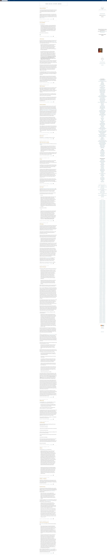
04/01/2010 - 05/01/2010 (102, 287)
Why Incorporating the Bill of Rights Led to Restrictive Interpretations (102, 131)
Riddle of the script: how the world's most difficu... (102, 195)
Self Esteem (102, 116)
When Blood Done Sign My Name (51, 188)
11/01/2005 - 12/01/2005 (102, 237)
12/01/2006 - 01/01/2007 (102, 249)
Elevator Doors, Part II (102, 100)
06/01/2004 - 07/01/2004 (102, 221)
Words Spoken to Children (102, 110)
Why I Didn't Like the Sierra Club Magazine (102, 137)
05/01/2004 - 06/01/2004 (102, 220)
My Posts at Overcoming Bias (102, 79)
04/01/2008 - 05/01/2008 (102, 264)
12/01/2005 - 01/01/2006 (102, 238)
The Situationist (102, 177)
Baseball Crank (102, 162)
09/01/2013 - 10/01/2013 (102, 320)
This (40, 9)
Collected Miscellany (102, 152)
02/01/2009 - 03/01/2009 (102, 274)
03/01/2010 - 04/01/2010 (102, 286)
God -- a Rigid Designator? (102, 95)
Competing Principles (102, 123)
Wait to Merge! (102, 88)
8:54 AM (48, 155)
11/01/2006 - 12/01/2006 (102, 248)
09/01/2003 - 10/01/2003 (102, 212)
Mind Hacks (102, 171)
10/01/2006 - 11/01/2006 (102, 247)
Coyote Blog (102, 163)
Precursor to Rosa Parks (102, 129)
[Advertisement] (102, 71)
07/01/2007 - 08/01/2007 (102, 256)
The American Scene (102, 160)
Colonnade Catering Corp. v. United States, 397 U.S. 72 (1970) (49, 109)
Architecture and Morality (102, 161)
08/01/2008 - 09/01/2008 (102, 268)
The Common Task (102, 153)
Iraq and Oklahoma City (102, 108)
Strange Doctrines (102, 178)
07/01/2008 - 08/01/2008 (102, 267)
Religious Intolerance (102, 124)
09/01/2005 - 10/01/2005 (102, 235)
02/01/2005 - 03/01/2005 (102, 228)
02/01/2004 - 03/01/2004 (102, 217)
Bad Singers (102, 82)
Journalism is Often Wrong (102, 99)
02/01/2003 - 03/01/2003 (102, 206)
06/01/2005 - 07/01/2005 (102, 232)
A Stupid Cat (102, 86)
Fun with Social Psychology (102, 142)
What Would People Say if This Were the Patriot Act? (102, 102)
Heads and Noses (102, 94)
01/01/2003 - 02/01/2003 (102, 205)
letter (46, 343)
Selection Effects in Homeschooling (102, 134)
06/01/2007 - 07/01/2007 (102, 255)
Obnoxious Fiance (102, 101)
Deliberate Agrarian (102, 164)
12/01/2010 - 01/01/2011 (102, 294)
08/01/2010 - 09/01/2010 (102, 291)
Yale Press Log (102, 181)
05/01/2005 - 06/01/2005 (102, 231)
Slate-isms (102, 119)
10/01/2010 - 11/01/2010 (102, 293)
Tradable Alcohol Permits (102, 90)
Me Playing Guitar (102, 145)
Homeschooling (102, 121)
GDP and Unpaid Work (102, 107)
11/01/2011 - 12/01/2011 (102, 303)
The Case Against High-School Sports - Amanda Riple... (102, 190)
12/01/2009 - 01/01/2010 (102, 283)
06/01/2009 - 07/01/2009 (102, 278)
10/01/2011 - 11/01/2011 (102, 302)
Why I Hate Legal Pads (102, 91)
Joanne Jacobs (102, 168)
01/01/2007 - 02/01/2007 (102, 250)
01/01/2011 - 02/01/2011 (102, 295)
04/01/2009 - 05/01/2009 (102, 276)
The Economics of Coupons (102, 89)
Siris (102, 176)
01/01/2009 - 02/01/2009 (102, 273)
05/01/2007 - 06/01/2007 (102, 254)
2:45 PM (48, 220)
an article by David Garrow (49, 500)
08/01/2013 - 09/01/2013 (102, 319)
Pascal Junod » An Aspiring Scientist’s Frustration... (102, 194)
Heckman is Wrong (102, 192)
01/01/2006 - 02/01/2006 (102, 239)
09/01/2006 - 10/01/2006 (102, 246)
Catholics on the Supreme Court (102, 140)
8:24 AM (48, 263)
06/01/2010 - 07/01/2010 (102, 289)
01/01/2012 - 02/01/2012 (102, 305)
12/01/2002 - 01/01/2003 (102, 204)
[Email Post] (53, 36)
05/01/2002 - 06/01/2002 (102, 200)
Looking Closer (102, 154)
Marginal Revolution (102, 169)
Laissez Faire (102, 115)
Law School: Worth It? (102, 191)
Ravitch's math (102, 187)
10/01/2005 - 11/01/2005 (102, 236)
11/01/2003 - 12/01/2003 (102, 214)
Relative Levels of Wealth (102, 85)
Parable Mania (102, 175)
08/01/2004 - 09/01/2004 (102, 223)
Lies (102, 117)
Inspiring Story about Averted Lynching (102, 141)
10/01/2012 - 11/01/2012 (102, 314)
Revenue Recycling (102, 106)
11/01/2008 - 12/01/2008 (102, 271)
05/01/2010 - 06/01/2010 (102, 288)
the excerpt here (42, 17)
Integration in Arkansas (102, 146)
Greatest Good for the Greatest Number (102, 96)
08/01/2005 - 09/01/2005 (102, 234)
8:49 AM (48, 183)
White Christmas (102, 133)
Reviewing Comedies (102, 98)
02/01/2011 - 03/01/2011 (102, 296)
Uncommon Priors (102, 179)
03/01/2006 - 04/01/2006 (102, 241)
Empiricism (102, 122)
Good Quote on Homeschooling (102, 143)
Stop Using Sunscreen (102, 127)
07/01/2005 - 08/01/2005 (102, 233)
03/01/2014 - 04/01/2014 (102, 321)
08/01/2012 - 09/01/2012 (102, 312)
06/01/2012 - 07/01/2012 (102, 310)
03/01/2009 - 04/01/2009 (102, 275)
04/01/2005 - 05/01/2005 (102, 230)
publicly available (52, 490)
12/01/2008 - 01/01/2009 (102, 272)
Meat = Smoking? (102, 188)
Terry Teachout (102, 156)
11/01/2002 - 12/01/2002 (102, 203)
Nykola (102, 172)
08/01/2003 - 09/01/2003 (102, 211)
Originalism (102, 126)
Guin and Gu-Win (102, 97)
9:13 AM (48, 132)
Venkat (102, 180)
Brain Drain (102, 118)
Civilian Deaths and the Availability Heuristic (102, 81)
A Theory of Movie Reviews (102, 114)
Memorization (102, 147)
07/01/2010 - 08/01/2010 (102, 290)
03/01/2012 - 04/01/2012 (102, 307)
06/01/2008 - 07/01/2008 (102, 266)
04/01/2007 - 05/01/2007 (102, 253)
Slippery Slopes (102, 125)
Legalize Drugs (102, 109)
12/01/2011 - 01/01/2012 (102, 304)
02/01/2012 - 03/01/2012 (102, 306)
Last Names (102, 104)
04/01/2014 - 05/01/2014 (102, 322)
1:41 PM (48, 475)
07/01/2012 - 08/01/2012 (102, 311)
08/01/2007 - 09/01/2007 (102, 257)
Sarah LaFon (102, 331)
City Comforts (102, 151)
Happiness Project (102, 166)
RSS (102, 60)
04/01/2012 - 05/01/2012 (102, 308)
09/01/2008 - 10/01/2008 (102, 269)
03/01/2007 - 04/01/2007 (102, 252)
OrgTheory (102, 174)
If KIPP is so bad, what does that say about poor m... (102, 185)
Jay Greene (102, 167)
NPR (102, 120)
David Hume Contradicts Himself (102, 128)
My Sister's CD (102, 103)
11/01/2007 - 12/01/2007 (102, 260)
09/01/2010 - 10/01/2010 (102, 292)
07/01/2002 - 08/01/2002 (102, 201)
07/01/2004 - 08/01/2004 (102, 222)
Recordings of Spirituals (102, 144)
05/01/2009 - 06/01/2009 (102, 277)
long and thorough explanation (51, 334)
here (52, 262)
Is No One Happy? (102, 113)
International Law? (102, 80)
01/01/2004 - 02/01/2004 (102, 216)
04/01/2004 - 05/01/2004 (102, 219)
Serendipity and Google (102, 92)
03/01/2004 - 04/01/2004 (102, 218)
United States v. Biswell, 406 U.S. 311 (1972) (46, 110)
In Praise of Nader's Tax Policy (102, 111)
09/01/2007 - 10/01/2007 (102, 258)
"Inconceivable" (102, 93)
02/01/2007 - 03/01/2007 (102, 251)
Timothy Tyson (45, 188)
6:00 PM (48, 36)
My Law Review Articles (102, 63)
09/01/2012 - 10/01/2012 (102, 313)
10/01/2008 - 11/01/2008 (102, 270)
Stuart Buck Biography (102, 13)
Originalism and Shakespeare (102, 132)
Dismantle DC (102, 84)
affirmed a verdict (54, 41)
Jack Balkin (42, 523)
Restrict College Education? (102, 135)
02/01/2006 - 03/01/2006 (102, 240)
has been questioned (48, 257)
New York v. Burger (53, 113)
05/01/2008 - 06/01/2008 (102, 265)
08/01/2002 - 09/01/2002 (102, 202)
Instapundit (102, 159)
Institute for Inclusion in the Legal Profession (103, 32)
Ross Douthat (102, 165)
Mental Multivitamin (102, 155)
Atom (104, 15)
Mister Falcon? (102, 83)
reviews (44, 137)
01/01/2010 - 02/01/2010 (102, 284)
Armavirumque (102, 150)
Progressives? (102, 139)
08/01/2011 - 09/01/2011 (102, 301)
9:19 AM (48, 444)
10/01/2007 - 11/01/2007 (102, 259)
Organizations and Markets (102, 173)
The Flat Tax (102, 105)
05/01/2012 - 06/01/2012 (102, 309)
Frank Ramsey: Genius (102, 87)
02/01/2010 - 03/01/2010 (102, 285)
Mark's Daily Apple (102, 170)
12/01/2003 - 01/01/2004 (102, 215)
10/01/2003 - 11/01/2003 (102, 213)
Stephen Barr (45, 449)
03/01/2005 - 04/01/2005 (102, 229)
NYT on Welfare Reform (102, 112)
